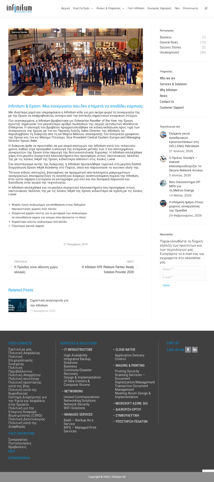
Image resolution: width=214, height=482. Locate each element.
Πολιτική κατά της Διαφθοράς (22, 425)
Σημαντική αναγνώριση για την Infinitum (49, 302)
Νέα (177, 8)
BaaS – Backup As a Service (78, 422)
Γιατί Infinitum (136, 8)
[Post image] (17, 305)
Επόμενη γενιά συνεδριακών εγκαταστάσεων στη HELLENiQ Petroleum (184, 140)
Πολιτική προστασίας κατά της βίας (24, 384)
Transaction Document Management (131, 388)
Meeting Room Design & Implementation (133, 395)
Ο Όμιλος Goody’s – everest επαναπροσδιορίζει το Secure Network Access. (186, 164)
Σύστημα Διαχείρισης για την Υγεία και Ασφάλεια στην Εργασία (27, 400)
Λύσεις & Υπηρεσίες (108, 8)
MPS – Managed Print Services (80, 429)
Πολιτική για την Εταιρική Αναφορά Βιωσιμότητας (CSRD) (25, 411)
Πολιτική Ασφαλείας (24, 353)
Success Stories (19, 32)
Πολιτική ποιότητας (23, 379)
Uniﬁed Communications (81, 397)
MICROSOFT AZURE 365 (132, 403)
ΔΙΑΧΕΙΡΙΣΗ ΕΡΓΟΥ (128, 409)
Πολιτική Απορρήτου (24, 375)
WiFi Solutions (74, 408)
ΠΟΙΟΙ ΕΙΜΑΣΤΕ (20, 343)
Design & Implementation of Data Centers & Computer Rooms (82, 381)
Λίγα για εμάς (81, 8)
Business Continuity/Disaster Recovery (78, 370)
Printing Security (127, 371)
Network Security (76, 404)
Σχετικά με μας (20, 349)
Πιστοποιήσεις (20, 443)
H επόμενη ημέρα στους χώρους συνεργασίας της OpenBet (186, 206)
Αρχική (65, 8)
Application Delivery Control (129, 357)
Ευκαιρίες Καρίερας (160, 8)
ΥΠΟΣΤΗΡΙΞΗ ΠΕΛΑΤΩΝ (131, 421)
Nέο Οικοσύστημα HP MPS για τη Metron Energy (184, 186)
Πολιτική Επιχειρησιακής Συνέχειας (20, 360)
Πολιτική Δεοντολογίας (26, 419)
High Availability (75, 355)
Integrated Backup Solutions (77, 361)
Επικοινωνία (190, 8)
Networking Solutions (80, 401)
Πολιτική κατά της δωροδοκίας (22, 391)
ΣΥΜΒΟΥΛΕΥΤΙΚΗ (127, 415)
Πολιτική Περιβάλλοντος (20, 369)
